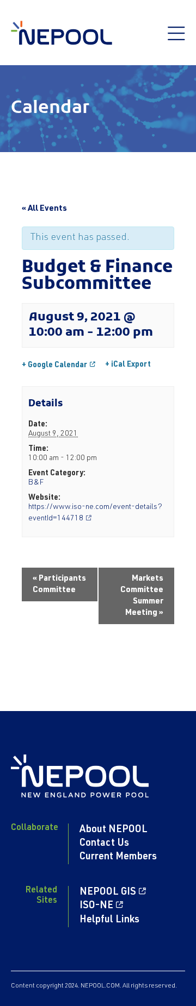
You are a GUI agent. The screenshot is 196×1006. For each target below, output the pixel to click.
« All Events (44, 209)
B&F (36, 483)
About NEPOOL (113, 830)
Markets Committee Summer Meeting (141, 596)
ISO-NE (96, 906)
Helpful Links (109, 920)
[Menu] (176, 39)
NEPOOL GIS (107, 892)
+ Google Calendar (54, 365)
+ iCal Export (128, 365)
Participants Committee (59, 584)
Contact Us (104, 843)
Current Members (118, 857)
